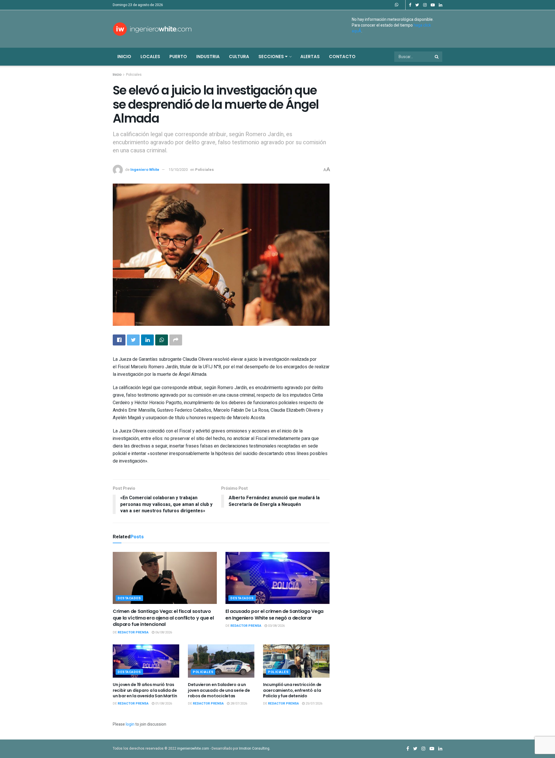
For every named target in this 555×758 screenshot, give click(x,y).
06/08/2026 (163, 632)
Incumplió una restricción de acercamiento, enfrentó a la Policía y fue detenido (292, 690)
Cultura (239, 56)
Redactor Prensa (133, 632)
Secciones (271, 56)
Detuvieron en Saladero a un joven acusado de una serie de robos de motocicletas (219, 690)
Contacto (342, 56)
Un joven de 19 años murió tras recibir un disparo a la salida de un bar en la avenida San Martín (145, 690)
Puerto (178, 56)
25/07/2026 (313, 703)
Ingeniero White (144, 169)
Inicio (124, 56)
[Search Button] (437, 56)
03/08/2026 (276, 625)
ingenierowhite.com (193, 748)
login (130, 724)
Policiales (134, 74)
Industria (208, 56)
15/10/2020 (178, 169)
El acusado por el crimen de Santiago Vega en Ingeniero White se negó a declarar (274, 614)
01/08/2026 (163, 703)
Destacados (129, 598)
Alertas (310, 56)
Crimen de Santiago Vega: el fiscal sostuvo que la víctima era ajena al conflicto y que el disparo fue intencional (163, 618)
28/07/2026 (238, 703)
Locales (150, 56)
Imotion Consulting (254, 748)
